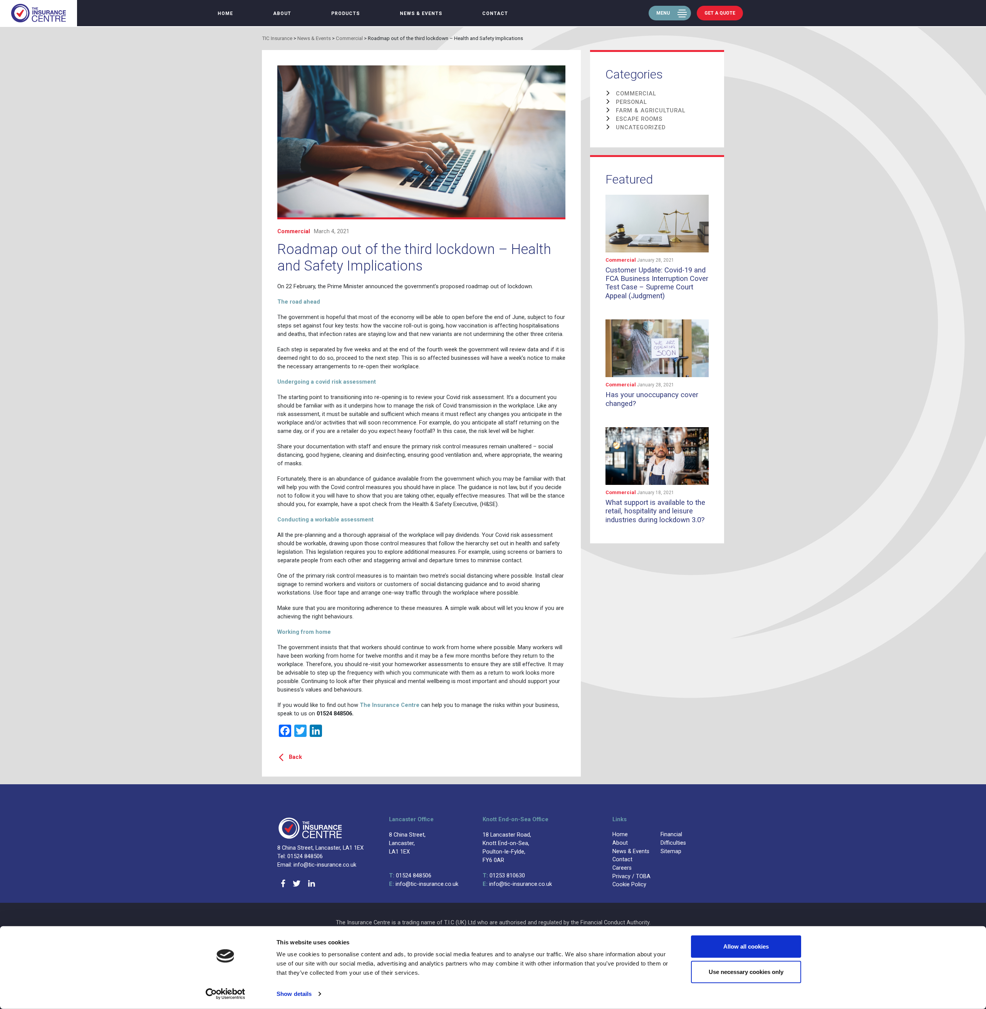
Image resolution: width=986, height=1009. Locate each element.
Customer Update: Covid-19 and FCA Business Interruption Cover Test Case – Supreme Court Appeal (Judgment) (656, 283)
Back (295, 756)
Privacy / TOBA (631, 876)
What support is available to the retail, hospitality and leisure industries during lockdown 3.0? (655, 511)
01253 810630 (504, 875)
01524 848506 (410, 875)
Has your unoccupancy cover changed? (651, 399)
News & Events (421, 13)
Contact (495, 13)
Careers (622, 868)
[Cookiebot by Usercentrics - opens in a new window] (225, 994)
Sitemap (671, 851)
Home (225, 13)
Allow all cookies (746, 946)
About (282, 13)
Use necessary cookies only (746, 971)
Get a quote (719, 13)
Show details (294, 994)
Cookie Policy (629, 884)
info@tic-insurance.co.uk (423, 883)
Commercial (293, 231)
